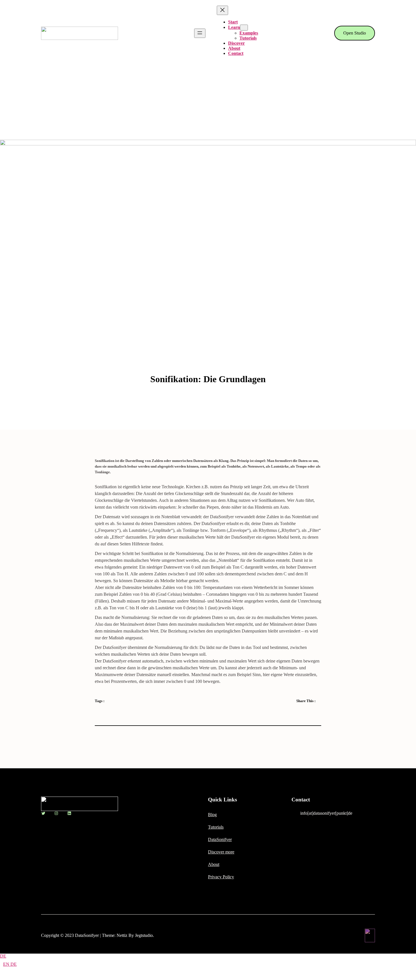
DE (3, 956)
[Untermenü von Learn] (244, 28)
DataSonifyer (220, 839)
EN (6, 964)
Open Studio (354, 33)
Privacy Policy (221, 876)
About (213, 864)
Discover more (221, 851)
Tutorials (216, 827)
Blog (212, 814)
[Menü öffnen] (199, 33)
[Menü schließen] (222, 10)
